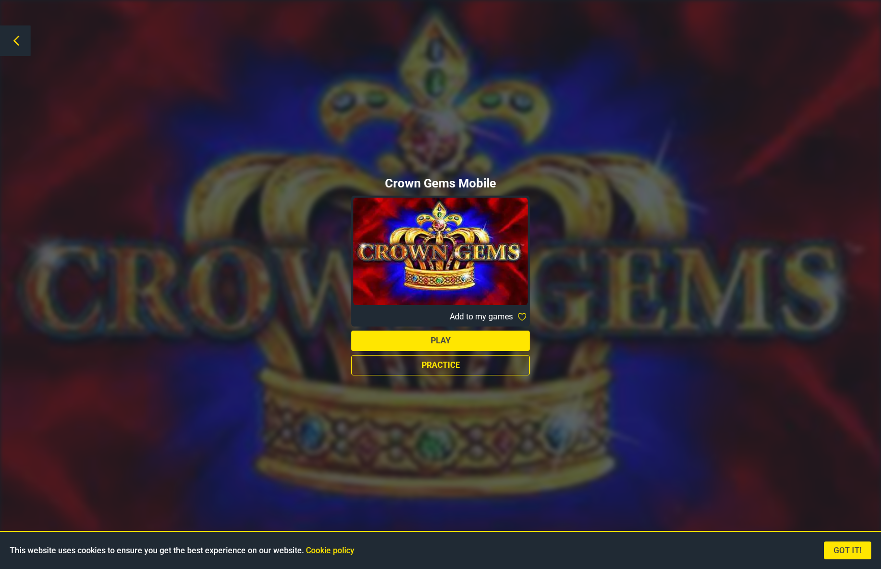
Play (441, 340)
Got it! (848, 550)
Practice (441, 365)
